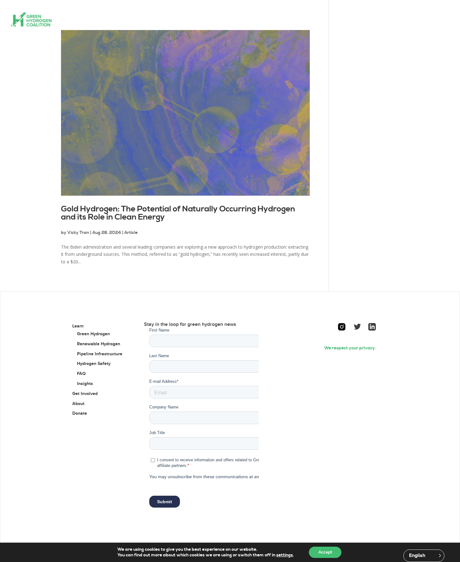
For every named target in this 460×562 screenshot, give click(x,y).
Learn (173, 20)
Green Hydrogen (93, 334)
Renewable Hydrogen (98, 344)
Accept (325, 552)
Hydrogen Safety (93, 363)
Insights (85, 383)
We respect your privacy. (350, 348)
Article (131, 232)
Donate (275, 20)
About (248, 20)
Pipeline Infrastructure (99, 354)
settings (284, 555)
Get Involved (213, 20)
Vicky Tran (78, 232)
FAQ (81, 373)
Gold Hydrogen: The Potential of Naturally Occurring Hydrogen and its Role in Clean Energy (178, 213)
